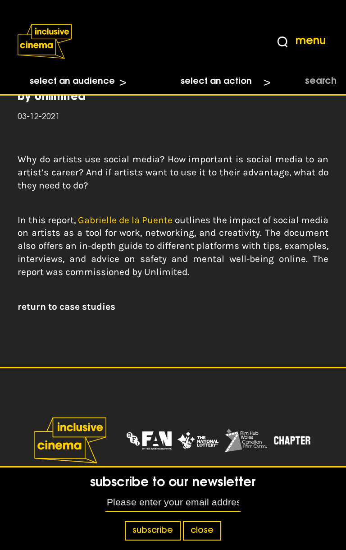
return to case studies (66, 306)
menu (311, 41)
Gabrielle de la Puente (125, 220)
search (321, 81)
